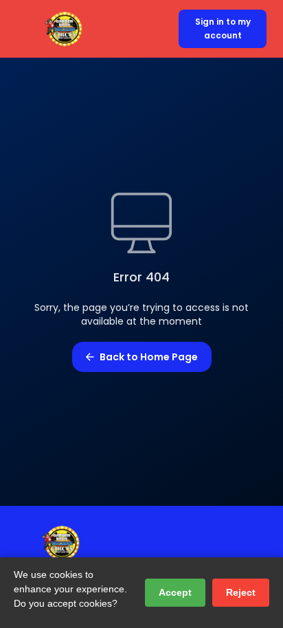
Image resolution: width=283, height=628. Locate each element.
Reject (241, 592)
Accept (175, 592)
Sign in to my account (223, 28)
